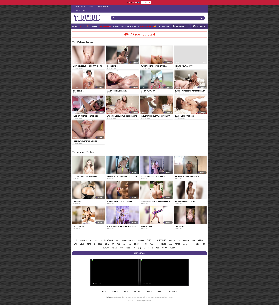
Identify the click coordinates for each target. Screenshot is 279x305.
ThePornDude (163, 26)
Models (135, 26)
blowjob (108, 240)
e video (164, 248)
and (139, 248)
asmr (124, 244)
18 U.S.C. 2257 (172, 291)
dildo (200, 240)
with (75, 244)
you (193, 240)
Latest (75, 26)
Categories (126, 26)
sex (197, 244)
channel (186, 240)
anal (82, 244)
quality (106, 248)
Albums (116, 26)
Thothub (137, 301)
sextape (83, 240)
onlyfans (161, 240)
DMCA (159, 291)
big (179, 240)
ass (157, 248)
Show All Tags (139, 253)
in (76, 240)
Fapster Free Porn (103, 6)
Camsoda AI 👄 (105, 26)
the (149, 240)
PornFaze (91, 6)
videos (146, 248)
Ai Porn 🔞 (84, 26)
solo (100, 244)
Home (104, 291)
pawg (121, 248)
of (113, 244)
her (203, 244)
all (151, 244)
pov (157, 244)
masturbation (128, 240)
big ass (186, 244)
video (163, 244)
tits (89, 244)
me (134, 248)
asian (114, 248)
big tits (98, 240)
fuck (136, 244)
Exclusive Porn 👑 (148, 26)
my (90, 240)
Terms (148, 291)
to (192, 244)
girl (170, 244)
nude (128, 248)
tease (177, 244)
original (141, 240)
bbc (170, 240)
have (117, 240)
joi (130, 244)
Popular (93, 26)
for (118, 244)
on (146, 244)
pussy (172, 248)
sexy (107, 244)
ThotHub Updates (80, 6)
